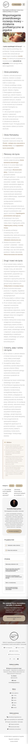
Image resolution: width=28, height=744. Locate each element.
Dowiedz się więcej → (14, 531)
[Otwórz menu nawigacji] (23, 4)
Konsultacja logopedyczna (14, 717)
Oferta (14, 697)
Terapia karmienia (14, 724)
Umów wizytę (17, 4)
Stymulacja (19, 485)
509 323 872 (14, 677)
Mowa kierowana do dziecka (13, 254)
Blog (14, 705)
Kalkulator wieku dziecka (14, 545)
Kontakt (15, 707)
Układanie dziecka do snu (12, 240)
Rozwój (11, 485)
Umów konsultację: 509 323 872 (14, 618)
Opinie (14, 702)
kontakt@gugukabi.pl (14, 682)
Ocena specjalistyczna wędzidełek (14, 719)
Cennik (14, 700)
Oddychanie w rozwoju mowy (13, 286)
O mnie (14, 695)
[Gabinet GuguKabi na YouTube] (17, 658)
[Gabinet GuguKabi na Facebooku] (10, 658)
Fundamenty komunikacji (14, 729)
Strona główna (14, 693)
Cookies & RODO (14, 741)
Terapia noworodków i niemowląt (14, 721)
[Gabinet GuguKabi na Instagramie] (14, 658)
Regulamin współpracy (14, 739)
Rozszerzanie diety (14, 726)
